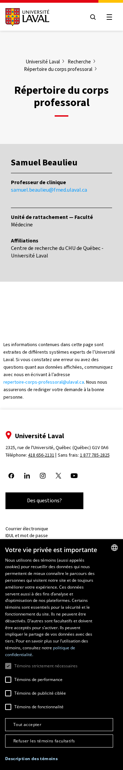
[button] (31, 758)
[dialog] (61, 654)
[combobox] (114, 547)
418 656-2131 (41, 455)
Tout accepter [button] (27, 724)
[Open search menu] (93, 17)
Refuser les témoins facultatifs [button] (44, 741)
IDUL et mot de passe (26, 535)
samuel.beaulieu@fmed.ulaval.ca (49, 189)
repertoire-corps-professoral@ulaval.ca (43, 382)
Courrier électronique (26, 528)
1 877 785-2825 (95, 455)
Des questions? (44, 500)
